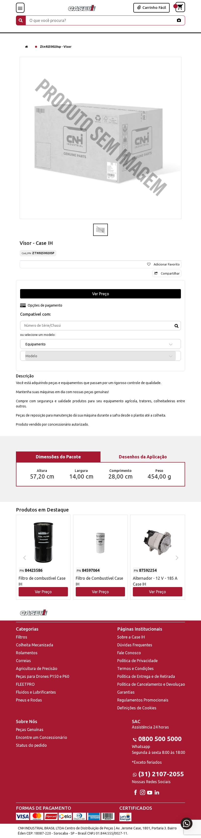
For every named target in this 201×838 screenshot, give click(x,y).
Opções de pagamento (45, 305)
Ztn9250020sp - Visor (55, 46)
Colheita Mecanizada (34, 645)
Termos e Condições (135, 668)
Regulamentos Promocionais (142, 700)
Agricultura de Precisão (36, 668)
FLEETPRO (25, 684)
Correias (23, 660)
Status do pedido (31, 745)
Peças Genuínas (29, 729)
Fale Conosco (129, 653)
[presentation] (24, 557)
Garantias (126, 692)
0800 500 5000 (160, 738)
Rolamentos (27, 653)
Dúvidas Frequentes (134, 645)
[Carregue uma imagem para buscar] (179, 20)
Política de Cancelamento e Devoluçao (151, 684)
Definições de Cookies (136, 708)
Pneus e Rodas (29, 700)
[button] (43, 552)
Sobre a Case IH (131, 637)
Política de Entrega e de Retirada (146, 676)
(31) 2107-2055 (161, 773)
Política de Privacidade (137, 660)
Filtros (21, 637)
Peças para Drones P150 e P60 (42, 676)
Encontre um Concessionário (41, 737)
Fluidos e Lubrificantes (36, 692)
